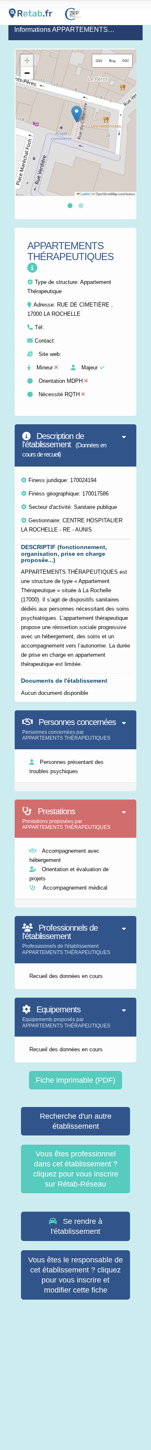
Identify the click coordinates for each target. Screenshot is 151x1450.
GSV (99, 60)
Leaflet (85, 193)
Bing (112, 60)
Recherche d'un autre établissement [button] (76, 1121)
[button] (76, 114)
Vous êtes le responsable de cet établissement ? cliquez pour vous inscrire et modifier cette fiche (75, 1275)
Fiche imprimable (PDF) (75, 1080)
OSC (125, 60)
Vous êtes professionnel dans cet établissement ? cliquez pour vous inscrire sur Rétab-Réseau (75, 1169)
